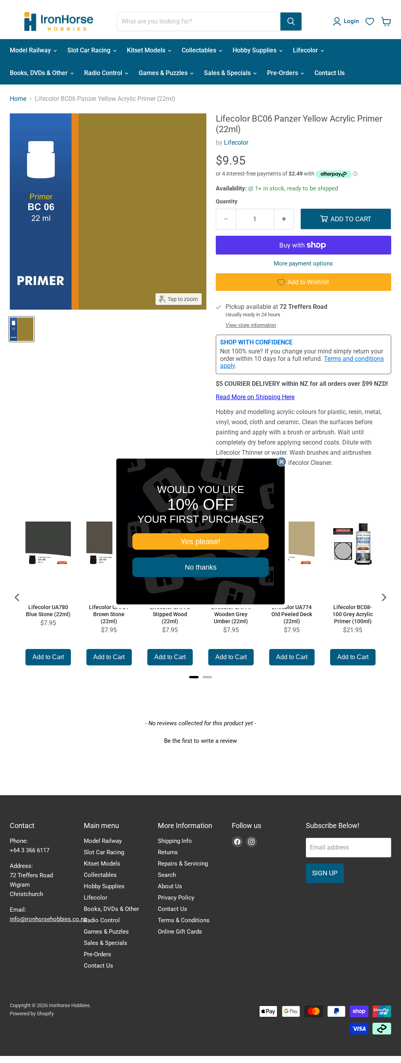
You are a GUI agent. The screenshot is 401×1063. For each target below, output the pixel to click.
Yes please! (200, 541)
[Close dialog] (281, 462)
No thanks (201, 567)
